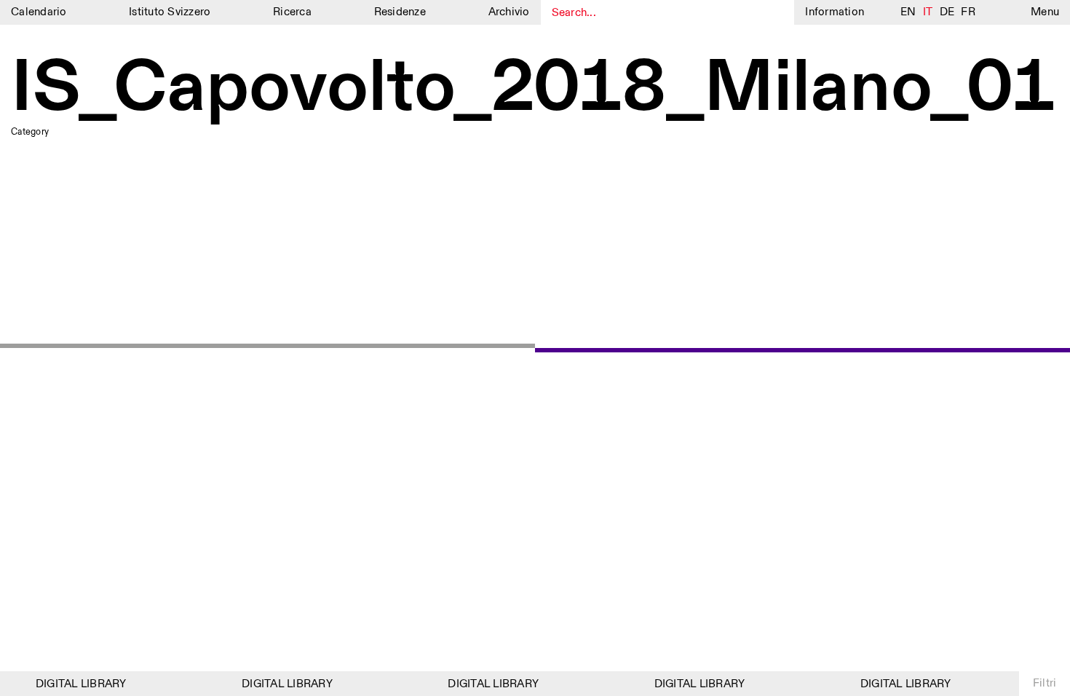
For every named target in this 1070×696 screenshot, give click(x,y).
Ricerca (292, 12)
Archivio (509, 12)
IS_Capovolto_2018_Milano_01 (533, 89)
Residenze (400, 12)
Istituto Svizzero (169, 12)
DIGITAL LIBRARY (77, 684)
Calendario (39, 12)
